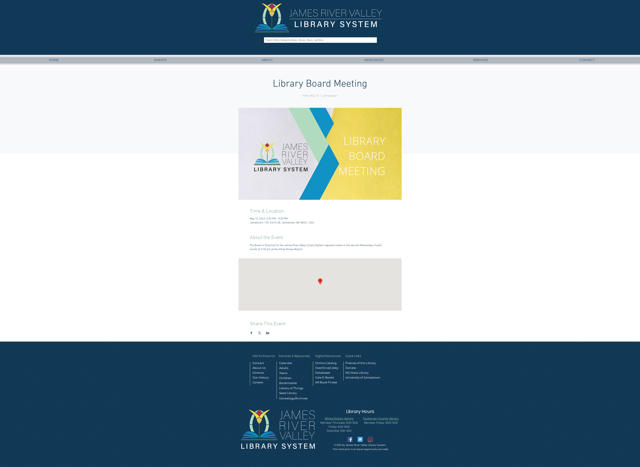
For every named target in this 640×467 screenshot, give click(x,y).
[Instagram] (370, 439)
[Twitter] (360, 439)
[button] (480, 59)
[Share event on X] (259, 333)
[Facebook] (350, 439)
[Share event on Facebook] (251, 333)
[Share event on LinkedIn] (267, 333)
